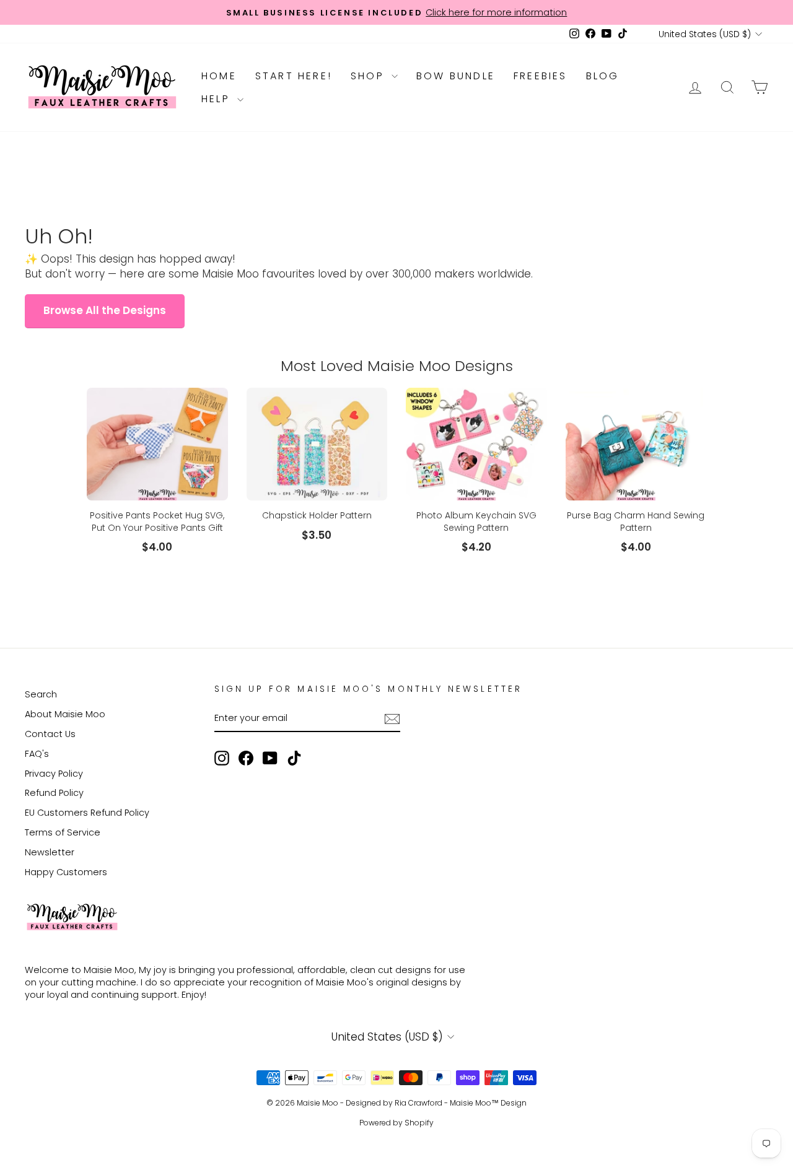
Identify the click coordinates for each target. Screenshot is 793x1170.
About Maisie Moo (65, 714)
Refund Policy (54, 793)
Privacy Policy (54, 773)
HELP (217, 99)
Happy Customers (66, 872)
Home (219, 76)
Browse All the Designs (104, 310)
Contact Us (50, 734)
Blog (603, 76)
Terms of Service (62, 832)
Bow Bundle (455, 76)
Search (41, 694)
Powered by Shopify (396, 1122)
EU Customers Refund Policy (87, 812)
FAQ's (37, 754)
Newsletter (49, 852)
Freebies (540, 76)
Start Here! (293, 76)
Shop (369, 76)
